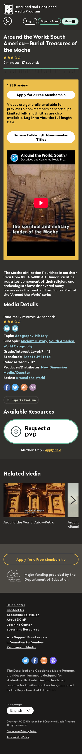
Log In (29, 117)
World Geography (18, 346)
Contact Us (15, 610)
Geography (24, 335)
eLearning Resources (23, 629)
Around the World (30, 377)
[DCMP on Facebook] (34, 660)
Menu (68, 21)
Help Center (16, 605)
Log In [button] (30, 21)
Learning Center (19, 625)
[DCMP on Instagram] (43, 660)
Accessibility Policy (18, 737)
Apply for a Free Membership (41, 95)
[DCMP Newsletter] (53, 660)
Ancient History (34, 341)
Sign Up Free (49, 21)
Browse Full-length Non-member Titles (41, 137)
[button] (6, 387)
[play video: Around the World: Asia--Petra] (34, 516)
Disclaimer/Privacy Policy (22, 731)
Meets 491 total (37, 356)
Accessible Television (23, 615)
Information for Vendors (25, 642)
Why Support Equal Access (27, 637)
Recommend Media (21, 647)
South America (61, 341)
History (41, 335)
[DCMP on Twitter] (25, 660)
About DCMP (16, 620)
